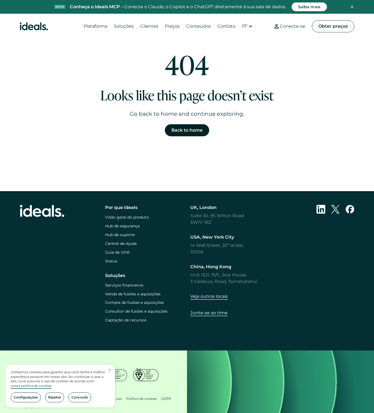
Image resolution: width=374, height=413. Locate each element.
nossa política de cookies (31, 386)
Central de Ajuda (121, 243)
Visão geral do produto (127, 217)
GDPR (166, 399)
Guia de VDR (117, 252)
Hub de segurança (122, 226)
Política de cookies (141, 399)
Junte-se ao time (209, 312)
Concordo (79, 397)
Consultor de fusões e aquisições (136, 311)
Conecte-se (292, 26)
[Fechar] (109, 370)
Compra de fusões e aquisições (134, 302)
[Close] (352, 7)
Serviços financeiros (124, 285)
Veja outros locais (209, 296)
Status (111, 261)
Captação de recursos (125, 320)
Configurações (26, 397)
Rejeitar (54, 397)
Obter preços (333, 26)
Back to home (187, 130)
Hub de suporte (120, 234)
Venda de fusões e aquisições (132, 294)
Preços (172, 26)
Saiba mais (309, 6)
